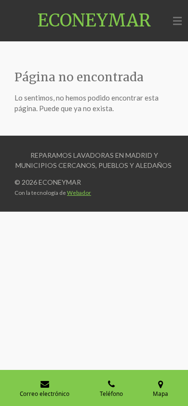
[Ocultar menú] (177, 20)
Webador (79, 192)
